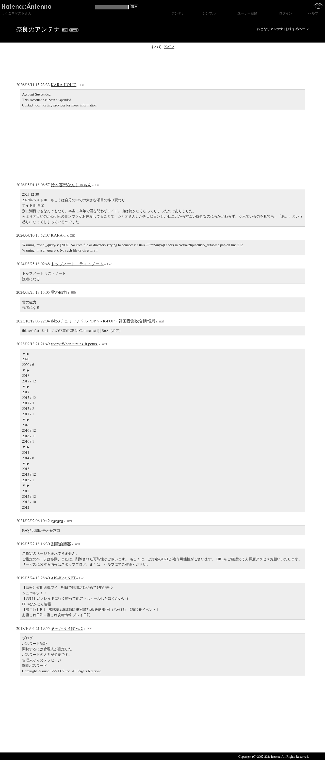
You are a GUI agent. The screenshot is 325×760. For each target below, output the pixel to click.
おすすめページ (297, 28)
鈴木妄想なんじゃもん (71, 184)
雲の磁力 (59, 292)
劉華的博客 (61, 543)
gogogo (57, 520)
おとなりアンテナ (270, 28)
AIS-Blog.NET (63, 577)
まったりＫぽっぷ (67, 628)
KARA (169, 46)
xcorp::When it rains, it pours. (74, 343)
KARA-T (58, 235)
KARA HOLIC (63, 84)
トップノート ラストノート (77, 263)
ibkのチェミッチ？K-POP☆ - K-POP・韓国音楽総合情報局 (103, 320)
